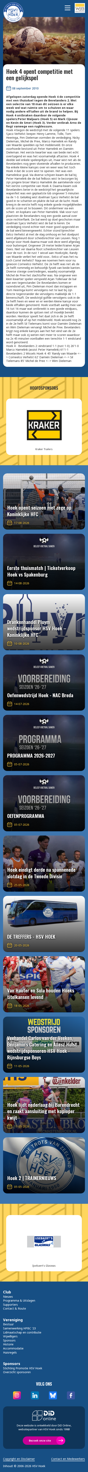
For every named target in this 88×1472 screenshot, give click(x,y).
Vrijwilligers (10, 1336)
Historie (8, 1344)
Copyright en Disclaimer (19, 1459)
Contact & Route (14, 1308)
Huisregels (10, 1352)
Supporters (10, 1304)
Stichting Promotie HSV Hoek (22, 1368)
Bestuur (8, 1324)
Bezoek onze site (40, 1440)
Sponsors (9, 1340)
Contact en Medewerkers (68, 1459)
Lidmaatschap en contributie (22, 1332)
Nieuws (8, 1297)
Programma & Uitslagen (19, 1300)
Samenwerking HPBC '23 (19, 1328)
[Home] (15, 8)
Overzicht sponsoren (17, 1372)
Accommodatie (13, 1348)
